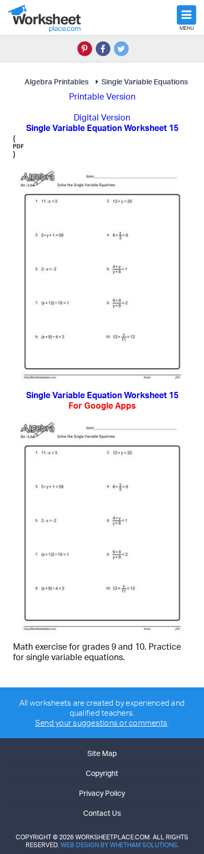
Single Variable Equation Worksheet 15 (102, 400)
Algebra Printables (56, 81)
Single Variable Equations (144, 81)
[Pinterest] (84, 48)
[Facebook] (103, 48)
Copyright (102, 773)
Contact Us (102, 812)
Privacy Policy (102, 793)
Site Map (102, 753)
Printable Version (102, 96)
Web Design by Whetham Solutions (119, 845)
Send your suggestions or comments (101, 723)
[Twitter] (121, 48)
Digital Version (102, 117)
